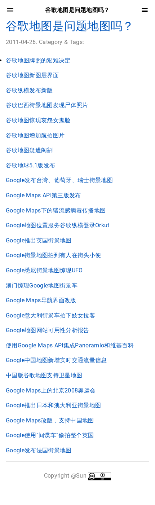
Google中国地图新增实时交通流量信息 (56, 360)
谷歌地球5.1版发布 (30, 165)
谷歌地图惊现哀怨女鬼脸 (38, 120)
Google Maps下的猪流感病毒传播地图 (56, 210)
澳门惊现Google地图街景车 (42, 285)
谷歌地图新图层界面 (32, 75)
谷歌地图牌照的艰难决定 (38, 60)
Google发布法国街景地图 (39, 450)
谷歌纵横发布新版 (29, 90)
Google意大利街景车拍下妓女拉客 (50, 315)
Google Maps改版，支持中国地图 (50, 420)
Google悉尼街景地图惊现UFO (44, 270)
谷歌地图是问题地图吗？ (70, 26)
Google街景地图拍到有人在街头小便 (53, 255)
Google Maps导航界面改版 (41, 300)
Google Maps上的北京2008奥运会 (51, 390)
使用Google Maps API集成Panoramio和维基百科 (70, 345)
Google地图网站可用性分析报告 (47, 330)
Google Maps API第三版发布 (43, 195)
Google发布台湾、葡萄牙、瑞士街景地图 (59, 180)
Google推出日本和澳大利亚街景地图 (53, 405)
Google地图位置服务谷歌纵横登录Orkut (58, 225)
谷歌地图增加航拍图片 (35, 135)
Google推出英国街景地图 (39, 240)
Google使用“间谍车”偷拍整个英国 (50, 435)
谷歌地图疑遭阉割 (29, 150)
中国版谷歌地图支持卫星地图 (44, 375)
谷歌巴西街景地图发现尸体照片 (47, 105)
